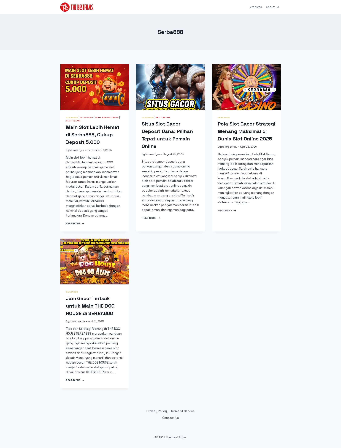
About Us (272, 7)
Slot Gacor (73, 120)
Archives (256, 7)
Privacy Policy (156, 411)
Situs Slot (86, 117)
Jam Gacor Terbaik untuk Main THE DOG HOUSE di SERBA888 (90, 305)
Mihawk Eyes (76, 150)
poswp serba (229, 146)
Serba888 (72, 117)
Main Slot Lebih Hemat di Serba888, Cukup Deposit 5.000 (93, 134)
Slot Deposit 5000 (106, 117)
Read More (75, 223)
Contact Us (170, 418)
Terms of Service (182, 411)
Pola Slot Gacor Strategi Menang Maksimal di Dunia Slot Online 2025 (246, 131)
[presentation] (94, 87)
